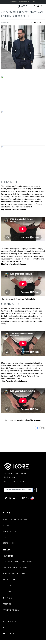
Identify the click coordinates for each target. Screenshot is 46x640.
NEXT (41, 22)
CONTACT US (8, 591)
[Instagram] (10, 498)
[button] (38, 6)
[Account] (35, 6)
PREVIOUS (35, 22)
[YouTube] (14, 498)
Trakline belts (30, 299)
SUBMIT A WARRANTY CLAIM (14, 573)
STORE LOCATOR (9, 543)
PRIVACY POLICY (9, 633)
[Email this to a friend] (42, 428)
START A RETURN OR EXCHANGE (15, 567)
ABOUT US (7, 604)
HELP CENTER (8, 556)
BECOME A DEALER (10, 585)
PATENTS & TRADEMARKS (13, 610)
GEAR (5, 537)
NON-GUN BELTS (9, 531)
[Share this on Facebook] (37, 428)
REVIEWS (6, 616)
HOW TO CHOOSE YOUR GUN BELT (16, 519)
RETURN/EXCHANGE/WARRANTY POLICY (18, 562)
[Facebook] (6, 498)
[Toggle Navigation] (6, 6)
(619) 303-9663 (10, 477)
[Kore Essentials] (22, 6)
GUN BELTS (7, 525)
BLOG (5, 627)
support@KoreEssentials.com (15, 473)
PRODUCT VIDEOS (10, 579)
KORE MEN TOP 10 (10, 621)
